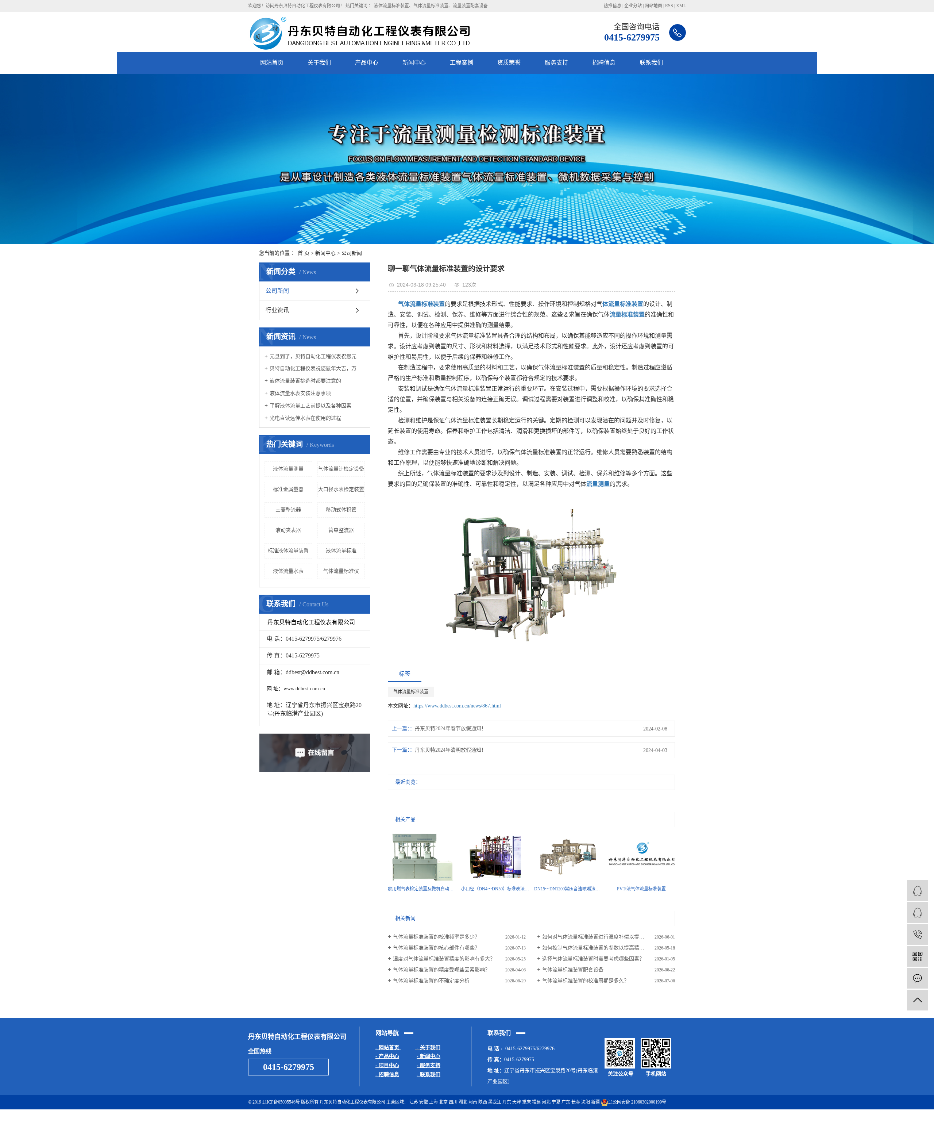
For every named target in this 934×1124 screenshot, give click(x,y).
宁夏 (556, 1102)
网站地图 (653, 5)
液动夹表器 (288, 530)
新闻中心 (414, 63)
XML (681, 5)
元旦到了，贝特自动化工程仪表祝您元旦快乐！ (317, 356)
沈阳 (585, 1102)
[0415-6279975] (917, 934)
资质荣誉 (509, 63)
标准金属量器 (288, 489)
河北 (546, 1102)
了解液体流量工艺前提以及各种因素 (310, 405)
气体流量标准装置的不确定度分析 (431, 980)
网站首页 (271, 63)
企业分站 (633, 5)
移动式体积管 (341, 510)
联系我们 (651, 63)
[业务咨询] (917, 912)
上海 (433, 1102)
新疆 (595, 1102)
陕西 (482, 1102)
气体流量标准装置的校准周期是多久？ (585, 980)
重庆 (526, 1102)
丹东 (506, 1102)
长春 (575, 1102)
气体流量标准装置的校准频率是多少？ (436, 937)
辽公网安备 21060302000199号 (637, 1102)
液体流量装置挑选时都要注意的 (305, 381)
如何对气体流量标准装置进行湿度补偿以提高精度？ (601, 937)
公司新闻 (351, 253)
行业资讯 (277, 310)
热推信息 (612, 5)
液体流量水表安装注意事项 (300, 393)
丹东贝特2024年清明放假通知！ (450, 750)
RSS (669, 5)
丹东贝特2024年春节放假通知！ (450, 728)
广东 (565, 1102)
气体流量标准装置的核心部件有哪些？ (436, 948)
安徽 (423, 1102)
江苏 (413, 1102)
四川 (453, 1102)
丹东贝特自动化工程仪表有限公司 (653, 1116)
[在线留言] (917, 978)
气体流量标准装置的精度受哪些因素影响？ (441, 970)
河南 (472, 1102)
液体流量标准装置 (391, 5)
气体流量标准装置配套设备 (572, 970)
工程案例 (461, 63)
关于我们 (319, 63)
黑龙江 (494, 1102)
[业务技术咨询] (917, 890)
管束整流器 (341, 530)
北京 (443, 1102)
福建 (536, 1102)
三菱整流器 (288, 510)
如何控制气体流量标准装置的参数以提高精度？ (595, 948)
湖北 (463, 1102)
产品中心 (366, 63)
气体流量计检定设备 (341, 469)
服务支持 (556, 63)
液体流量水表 (288, 571)
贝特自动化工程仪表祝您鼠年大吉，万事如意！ (317, 368)
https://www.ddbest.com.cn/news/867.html (457, 706)
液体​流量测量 (288, 469)
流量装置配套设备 (470, 5)
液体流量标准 (341, 550)
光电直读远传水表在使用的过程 (305, 418)
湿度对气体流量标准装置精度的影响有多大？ (444, 959)
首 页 (303, 253)
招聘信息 (603, 63)
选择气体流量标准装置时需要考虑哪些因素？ (593, 959)
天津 (516, 1102)
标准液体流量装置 (288, 550)
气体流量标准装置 (430, 5)
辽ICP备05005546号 (281, 1102)
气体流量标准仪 (341, 571)
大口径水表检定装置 (341, 489)
